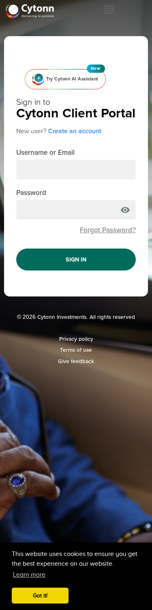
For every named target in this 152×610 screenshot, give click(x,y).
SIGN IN (76, 259)
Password (31, 193)
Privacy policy (76, 339)
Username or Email (45, 152)
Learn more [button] (29, 574)
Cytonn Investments (61, 317)
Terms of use (76, 350)
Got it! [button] (40, 595)
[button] (109, 10)
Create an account (74, 131)
